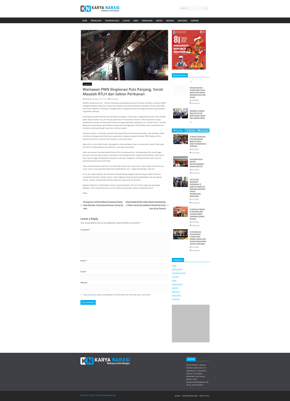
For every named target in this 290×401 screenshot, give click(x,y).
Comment (85, 230)
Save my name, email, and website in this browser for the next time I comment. (117, 294)
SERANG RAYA (96, 20)
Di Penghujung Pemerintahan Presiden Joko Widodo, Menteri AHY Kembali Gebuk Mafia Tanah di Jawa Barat (198, 238)
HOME (84, 20)
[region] (191, 50)
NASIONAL (170, 20)
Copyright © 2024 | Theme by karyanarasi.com (98, 395)
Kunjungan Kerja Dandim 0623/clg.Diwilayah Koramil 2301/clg (197, 162)
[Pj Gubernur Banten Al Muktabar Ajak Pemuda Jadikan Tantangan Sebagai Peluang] (180, 212)
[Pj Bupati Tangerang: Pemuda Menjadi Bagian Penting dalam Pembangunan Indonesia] (180, 139)
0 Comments (114, 99)
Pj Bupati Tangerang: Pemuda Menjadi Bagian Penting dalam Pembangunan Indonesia (198, 141)
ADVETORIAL (182, 20)
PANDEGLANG (147, 20)
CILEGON (126, 20)
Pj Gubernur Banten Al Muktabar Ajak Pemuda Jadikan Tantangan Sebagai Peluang (197, 214)
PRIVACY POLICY (204, 396)
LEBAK (135, 20)
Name (83, 260)
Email (83, 271)
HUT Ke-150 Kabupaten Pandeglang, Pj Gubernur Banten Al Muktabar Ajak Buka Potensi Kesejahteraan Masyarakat (197, 187)
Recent (192, 130)
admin (96, 99)
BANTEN (159, 20)
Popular (179, 130)
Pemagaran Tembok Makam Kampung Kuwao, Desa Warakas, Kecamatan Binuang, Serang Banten (103, 205)
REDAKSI (177, 396)
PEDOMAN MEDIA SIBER (190, 396)
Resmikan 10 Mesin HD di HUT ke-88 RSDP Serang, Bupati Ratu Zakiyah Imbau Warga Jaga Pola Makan (197, 93)
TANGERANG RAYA (112, 20)
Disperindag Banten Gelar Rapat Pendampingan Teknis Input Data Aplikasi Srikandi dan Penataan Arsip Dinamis (146, 205)
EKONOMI (195, 20)
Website (83, 282)
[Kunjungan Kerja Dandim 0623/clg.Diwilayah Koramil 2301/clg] (180, 162)
